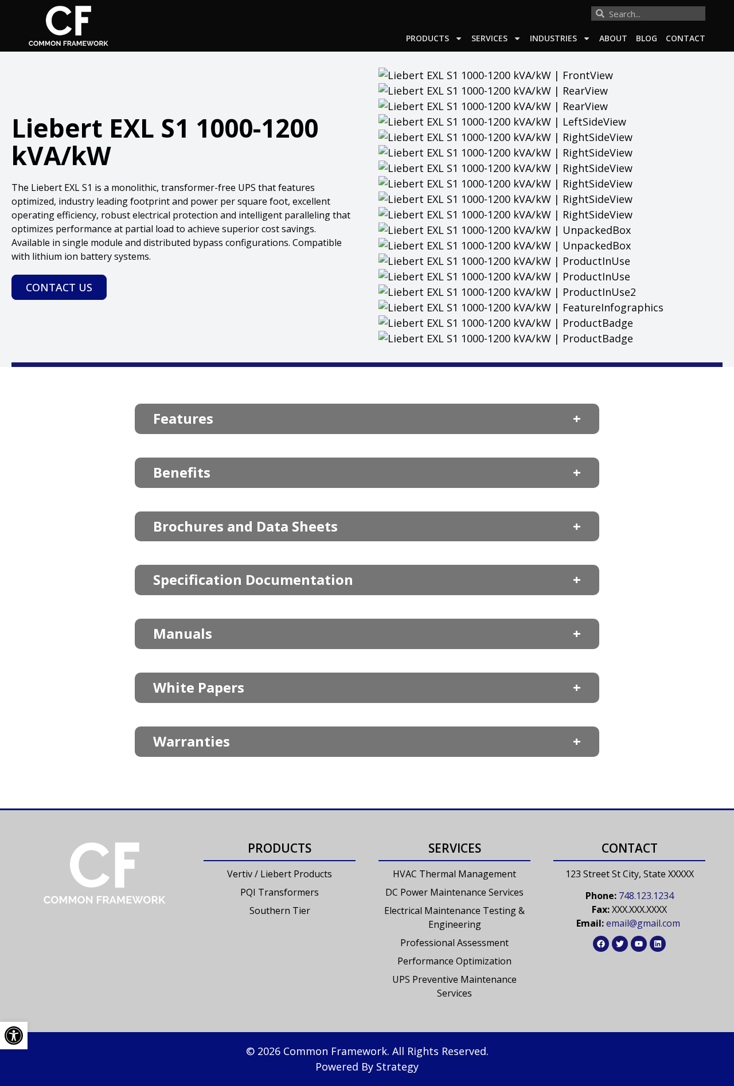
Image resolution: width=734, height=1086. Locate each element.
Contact (685, 38)
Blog (646, 38)
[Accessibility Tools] (14, 1035)
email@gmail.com (643, 923)
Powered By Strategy (367, 1066)
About (613, 38)
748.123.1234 (646, 895)
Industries (553, 38)
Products (427, 38)
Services (489, 38)
